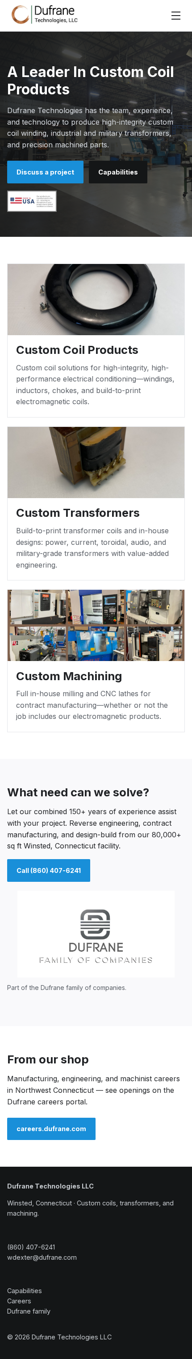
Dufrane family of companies (83, 987)
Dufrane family (28, 1311)
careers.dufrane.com (51, 1128)
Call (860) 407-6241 (49, 870)
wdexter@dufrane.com (42, 1257)
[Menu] (176, 15)
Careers (19, 1301)
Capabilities (118, 172)
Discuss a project (45, 172)
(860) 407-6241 (31, 1247)
